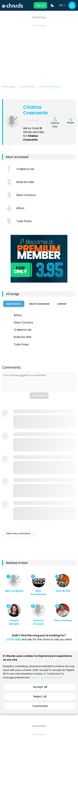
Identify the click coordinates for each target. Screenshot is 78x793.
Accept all (40, 687)
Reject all (40, 696)
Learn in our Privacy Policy (46, 677)
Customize (40, 706)
